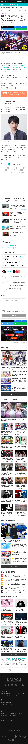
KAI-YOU (2, 10)
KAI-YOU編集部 (21, 658)
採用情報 (10, 720)
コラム (19, 693)
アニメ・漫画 (15, 702)
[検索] (26, 4)
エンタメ (3, 707)
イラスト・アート (5, 704)
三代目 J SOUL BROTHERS (17, 67)
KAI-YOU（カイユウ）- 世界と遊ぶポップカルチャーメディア (14, 5)
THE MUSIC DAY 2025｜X (8, 247)
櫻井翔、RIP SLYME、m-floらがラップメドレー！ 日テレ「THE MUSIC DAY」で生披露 (13, 18)
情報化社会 (8, 702)
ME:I (8, 70)
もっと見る (14, 394)
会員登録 (19, 1)
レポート (24, 693)
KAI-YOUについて (5, 713)
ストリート (23, 704)
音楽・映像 (8, 10)
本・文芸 (3, 702)
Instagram (19, 685)
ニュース (17, 10)
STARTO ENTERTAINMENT (14, 141)
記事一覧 (3, 693)
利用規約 (13, 311)
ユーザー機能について (6, 715)
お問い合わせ (13, 713)
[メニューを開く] (2, 4)
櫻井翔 (5, 67)
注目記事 (8, 693)
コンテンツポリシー (10, 659)
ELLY (22, 262)
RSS (23, 685)
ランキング (14, 693)
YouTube (12, 685)
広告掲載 (20, 713)
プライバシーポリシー (6, 718)
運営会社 (3, 720)
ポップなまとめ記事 (18, 695)
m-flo (22, 65)
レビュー (3, 695)
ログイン (24, 1)
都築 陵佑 (3, 24)
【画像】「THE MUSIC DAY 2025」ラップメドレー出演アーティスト (14, 93)
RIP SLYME (17, 65)
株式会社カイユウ (10, 658)
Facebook (8, 685)
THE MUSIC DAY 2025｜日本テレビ (10, 245)
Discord (16, 685)
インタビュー (9, 695)
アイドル (12, 10)
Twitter (5, 685)
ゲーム (18, 704)
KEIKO (13, 265)
